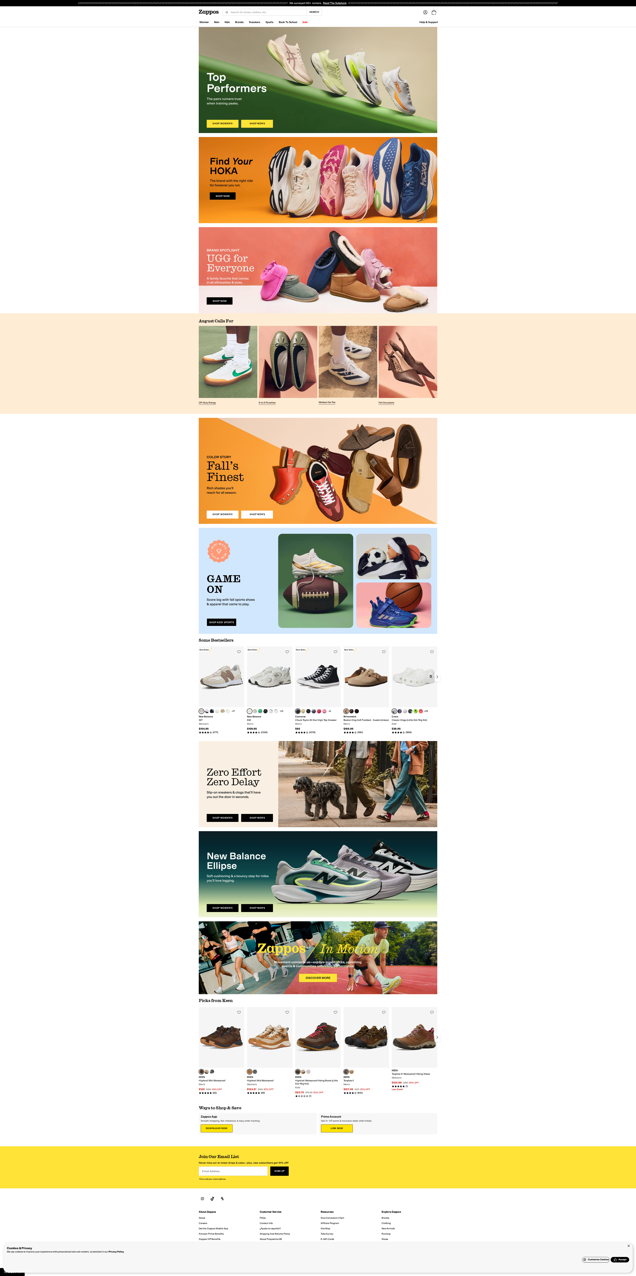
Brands (239, 22)
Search (314, 12)
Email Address (211, 1171)
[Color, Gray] (405, 711)
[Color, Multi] (228, 711)
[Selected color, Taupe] (346, 711)
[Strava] (222, 1198)
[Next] (437, 676)
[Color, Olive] (303, 1071)
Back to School (288, 22)
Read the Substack (334, 3)
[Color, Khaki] (351, 1071)
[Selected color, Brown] (201, 1071)
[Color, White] (255, 711)
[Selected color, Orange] (249, 1071)
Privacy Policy (116, 1251)
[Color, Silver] (260, 711)
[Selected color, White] (249, 711)
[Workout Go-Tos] (348, 365)
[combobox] (267, 12)
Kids (227, 22)
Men (216, 22)
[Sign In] (425, 12)
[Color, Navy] (313, 711)
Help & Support (428, 22)
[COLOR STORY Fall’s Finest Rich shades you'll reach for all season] (318, 471)
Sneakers (254, 22)
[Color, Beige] (222, 711)
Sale (305, 22)
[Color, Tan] (217, 711)
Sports (269, 22)
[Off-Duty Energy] (228, 366)
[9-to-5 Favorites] (288, 366)
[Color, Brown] (351, 711)
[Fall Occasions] (408, 366)
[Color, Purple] (206, 711)
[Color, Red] (319, 711)
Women (204, 22)
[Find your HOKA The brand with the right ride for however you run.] (318, 180)
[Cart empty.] (434, 12)
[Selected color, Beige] (201, 711)
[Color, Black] (212, 711)
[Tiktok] (212, 1198)
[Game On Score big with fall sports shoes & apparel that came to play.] (318, 581)
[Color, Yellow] (303, 711)
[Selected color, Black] (297, 711)
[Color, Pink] (276, 711)
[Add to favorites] (239, 651)
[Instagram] (202, 1198)
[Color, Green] (410, 711)
